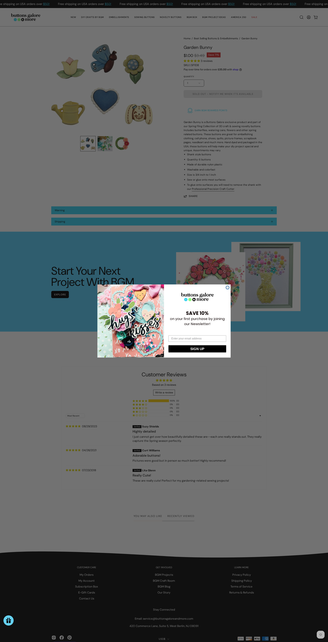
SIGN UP (197, 349)
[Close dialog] (227, 287)
